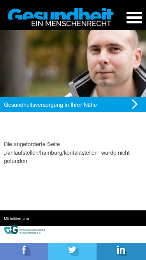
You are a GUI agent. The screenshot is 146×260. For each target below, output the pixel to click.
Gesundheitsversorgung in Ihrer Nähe (50, 104)
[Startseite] (61, 17)
